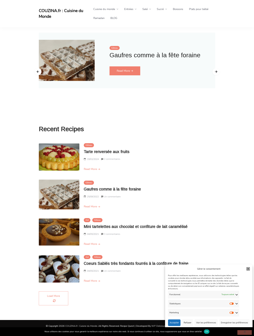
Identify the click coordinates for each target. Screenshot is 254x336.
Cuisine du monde (104, 9)
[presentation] (37, 71)
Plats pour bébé (198, 9)
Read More (123, 71)
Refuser (187, 322)
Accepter (174, 322)
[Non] (244, 332)
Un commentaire (112, 197)
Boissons (178, 9)
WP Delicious (158, 326)
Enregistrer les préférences (234, 322)
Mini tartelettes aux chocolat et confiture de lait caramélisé (136, 226)
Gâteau (114, 48)
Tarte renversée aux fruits (106, 151)
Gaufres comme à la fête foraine (155, 55)
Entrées (128, 9)
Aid (87, 220)
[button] (248, 268)
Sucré (160, 9)
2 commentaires (112, 159)
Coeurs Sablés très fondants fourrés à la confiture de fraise (136, 263)
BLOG (113, 18)
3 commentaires (112, 234)
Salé (145, 9)
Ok (206, 331)
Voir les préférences (206, 322)
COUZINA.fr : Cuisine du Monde (61, 13)
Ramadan (99, 18)
